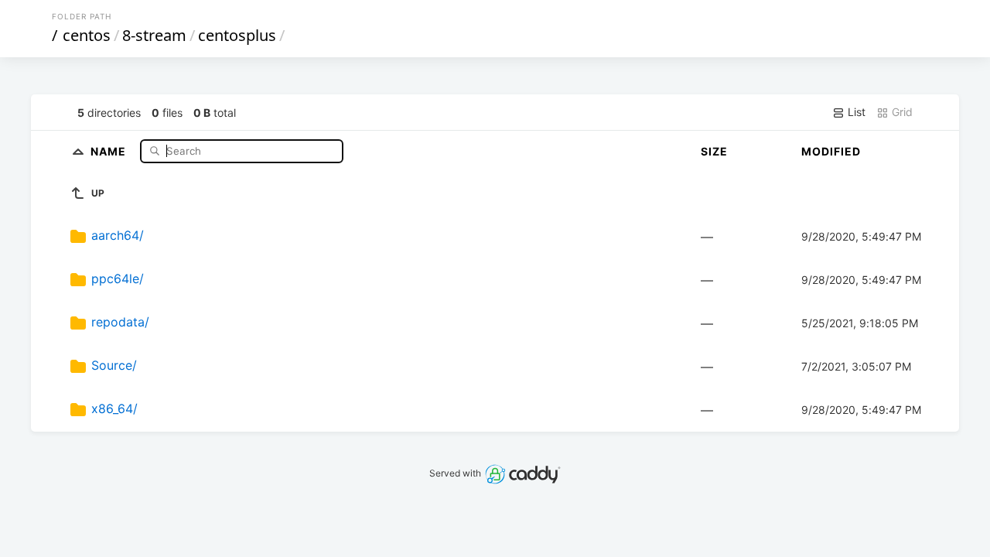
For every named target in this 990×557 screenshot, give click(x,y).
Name (109, 150)
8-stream (154, 35)
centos (87, 35)
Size (714, 151)
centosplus (237, 35)
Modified (831, 151)
